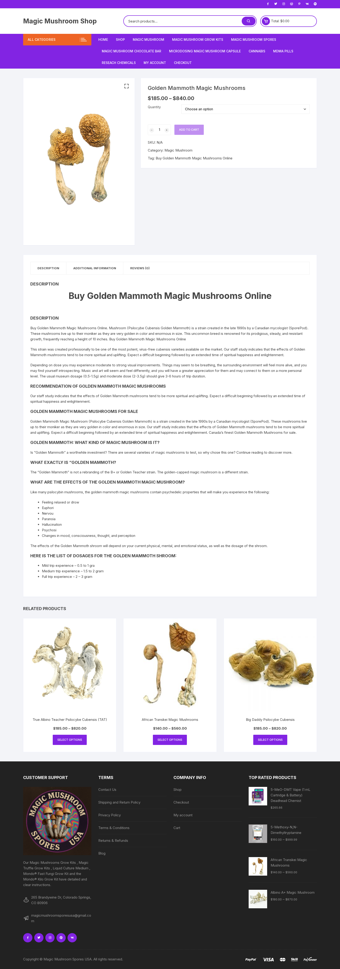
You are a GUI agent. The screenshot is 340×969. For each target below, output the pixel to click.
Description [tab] (48, 268)
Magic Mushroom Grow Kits (197, 39)
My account (155, 63)
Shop (120, 39)
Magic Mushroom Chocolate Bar (131, 51)
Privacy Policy (109, 815)
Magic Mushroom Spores (253, 39)
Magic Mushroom (148, 39)
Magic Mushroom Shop (60, 21)
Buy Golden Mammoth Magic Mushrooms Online (194, 158)
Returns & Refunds (113, 840)
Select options (69, 739)
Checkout (183, 63)
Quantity (154, 107)
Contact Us (107, 789)
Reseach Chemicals (119, 63)
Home (103, 39)
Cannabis (257, 51)
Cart (176, 828)
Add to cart (189, 129)
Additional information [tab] (94, 268)
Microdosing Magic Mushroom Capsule (205, 51)
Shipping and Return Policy (119, 802)
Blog (101, 853)
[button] (126, 86)
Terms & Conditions (114, 828)
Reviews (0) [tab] (140, 268)
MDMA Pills (283, 51)
